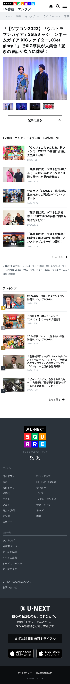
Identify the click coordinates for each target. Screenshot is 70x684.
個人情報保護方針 (44, 672)
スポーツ (7, 521)
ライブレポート (51, 16)
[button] (64, 6)
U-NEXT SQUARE (11, 266)
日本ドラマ (9, 476)
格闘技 (6, 493)
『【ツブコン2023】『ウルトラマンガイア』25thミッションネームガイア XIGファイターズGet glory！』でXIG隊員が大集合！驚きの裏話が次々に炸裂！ (35, 270)
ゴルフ (39, 493)
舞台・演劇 (9, 510)
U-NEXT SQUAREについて (17, 581)
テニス (6, 499)
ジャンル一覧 (28, 266)
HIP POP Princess (46, 481)
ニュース (7, 16)
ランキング (9, 540)
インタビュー (32, 16)
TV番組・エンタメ (46, 499)
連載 (66, 16)
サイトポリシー (25, 672)
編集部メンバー (11, 546)
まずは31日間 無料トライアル (35, 638)
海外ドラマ (9, 487)
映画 (5, 481)
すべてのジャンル (12, 563)
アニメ (6, 504)
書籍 (38, 516)
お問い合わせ (10, 587)
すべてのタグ (10, 568)
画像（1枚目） (9, 273)
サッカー (41, 487)
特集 (18, 16)
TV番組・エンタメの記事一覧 (50, 266)
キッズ (39, 510)
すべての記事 (10, 551)
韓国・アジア (43, 476)
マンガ (6, 516)
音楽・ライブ (43, 504)
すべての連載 (10, 557)
